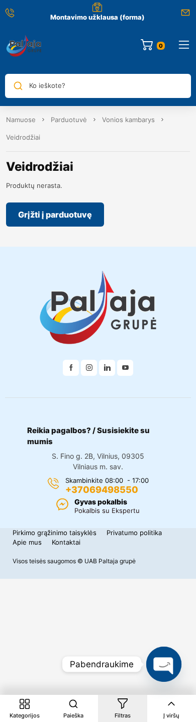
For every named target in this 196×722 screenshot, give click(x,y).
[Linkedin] (107, 368)
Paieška (73, 715)
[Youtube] (125, 368)
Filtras (123, 715)
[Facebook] (71, 368)
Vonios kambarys (128, 120)
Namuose (21, 120)
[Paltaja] (24, 45)
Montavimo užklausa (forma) (97, 17)
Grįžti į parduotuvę (55, 215)
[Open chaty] (163, 664)
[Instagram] (89, 368)
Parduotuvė (69, 120)
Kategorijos (25, 715)
